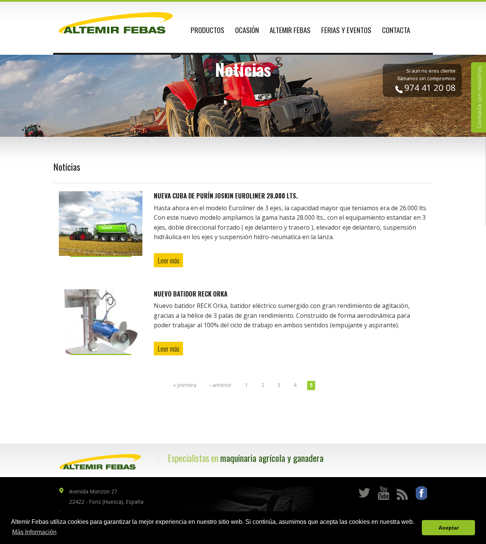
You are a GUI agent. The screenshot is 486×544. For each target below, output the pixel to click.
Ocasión (247, 29)
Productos (207, 29)
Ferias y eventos (346, 29)
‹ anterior (220, 385)
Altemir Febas (290, 29)
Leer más (169, 260)
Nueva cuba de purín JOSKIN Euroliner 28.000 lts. (226, 195)
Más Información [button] (34, 532)
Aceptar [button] (449, 528)
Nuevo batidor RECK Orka (190, 293)
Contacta (396, 29)
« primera (184, 385)
